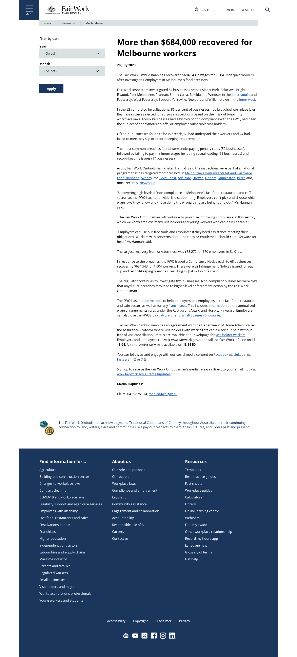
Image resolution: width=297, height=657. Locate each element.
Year (43, 46)
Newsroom (68, 23)
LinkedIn (240, 354)
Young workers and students (61, 600)
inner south (240, 94)
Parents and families (55, 566)
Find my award (196, 525)
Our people (120, 476)
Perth (241, 178)
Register (247, 10)
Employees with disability (58, 511)
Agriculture (47, 470)
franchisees (177, 305)
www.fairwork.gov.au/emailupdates (144, 374)
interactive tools (150, 300)
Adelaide (184, 178)
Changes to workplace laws (59, 483)
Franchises (47, 531)
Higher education (52, 538)
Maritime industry (53, 559)
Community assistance (129, 504)
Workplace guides (198, 490)
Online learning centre (202, 511)
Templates (193, 470)
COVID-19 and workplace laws (61, 497)
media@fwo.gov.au (163, 394)
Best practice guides (200, 476)
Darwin (198, 178)
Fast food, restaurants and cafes (63, 518)
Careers (118, 531)
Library (190, 504)
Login (229, 10)
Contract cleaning (52, 490)
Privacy (184, 621)
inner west (247, 99)
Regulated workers (53, 573)
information (218, 305)
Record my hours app (201, 538)
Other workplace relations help (208, 531)
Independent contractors (58, 545)
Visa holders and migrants (59, 586)
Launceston (226, 178)
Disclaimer (163, 621)
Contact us (120, 538)
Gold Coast (167, 178)
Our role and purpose (128, 470)
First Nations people (54, 525)
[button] (268, 10)
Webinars (192, 518)
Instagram (125, 359)
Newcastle (147, 183)
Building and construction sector (64, 476)
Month (44, 64)
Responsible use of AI (128, 525)
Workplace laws (124, 483)
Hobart (210, 178)
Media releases (94, 23)
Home (47, 23)
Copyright (140, 621)
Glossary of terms (198, 552)
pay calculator (163, 315)
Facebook (221, 354)
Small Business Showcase (200, 315)
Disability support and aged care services (70, 504)
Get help (191, 559)
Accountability (123, 518)
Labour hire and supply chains (62, 552)
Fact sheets (193, 483)
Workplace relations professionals (65, 593)
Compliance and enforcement (134, 490)
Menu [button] (29, 14)
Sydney (146, 178)
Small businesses (52, 580)
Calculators (193, 497)
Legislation (120, 497)
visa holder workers (230, 335)
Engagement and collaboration (135, 511)
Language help (196, 545)
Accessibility (116, 621)
